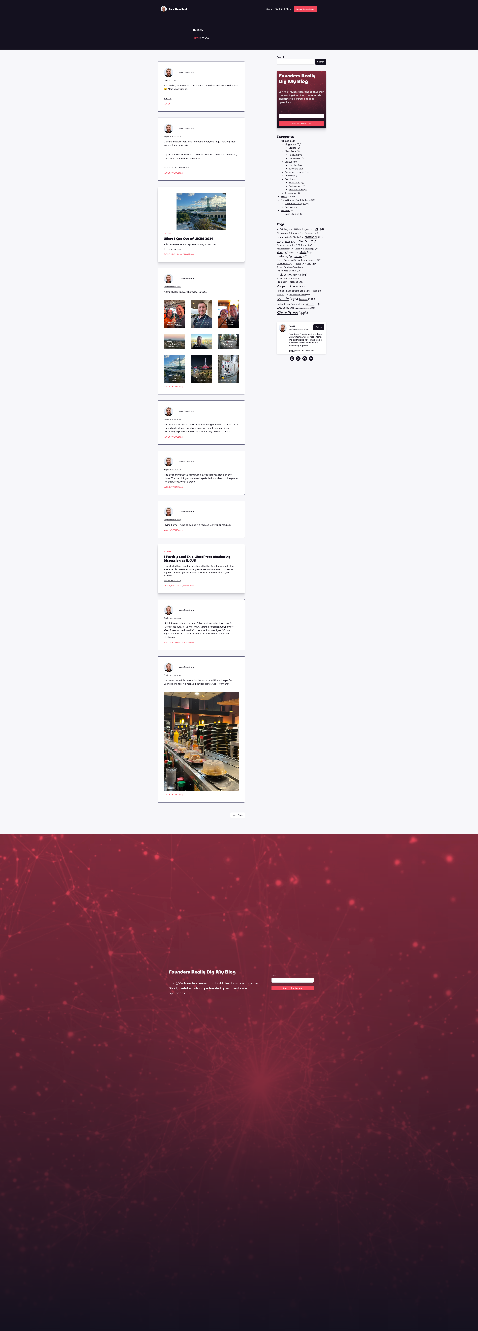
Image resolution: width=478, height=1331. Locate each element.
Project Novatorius (292, 274)
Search (281, 57)
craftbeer (314, 237)
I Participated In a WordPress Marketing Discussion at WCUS (197, 559)
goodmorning (285, 248)
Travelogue (291, 193)
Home (196, 37)
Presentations (296, 189)
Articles (285, 140)
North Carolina (287, 260)
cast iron (284, 237)
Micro (284, 196)
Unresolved (295, 158)
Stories (292, 147)
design (291, 241)
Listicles (167, 233)
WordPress (188, 254)
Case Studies (292, 214)
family (306, 245)
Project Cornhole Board (290, 267)
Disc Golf (307, 241)
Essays (288, 161)
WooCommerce (305, 308)
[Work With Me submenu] (290, 9)
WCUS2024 (177, 173)
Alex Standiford (178, 9)
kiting (282, 252)
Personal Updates (294, 172)
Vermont (298, 304)
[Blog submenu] (271, 9)
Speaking (290, 179)
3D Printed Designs (295, 203)
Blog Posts (290, 144)
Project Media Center (288, 271)
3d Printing (284, 229)
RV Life (287, 299)
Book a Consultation (305, 9)
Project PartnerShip (288, 278)
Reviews (289, 175)
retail (316, 291)
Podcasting (295, 186)
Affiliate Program (304, 229)
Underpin (283, 304)
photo (301, 263)
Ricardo (282, 294)
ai (319, 229)
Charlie (298, 237)
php (311, 263)
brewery (297, 233)
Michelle (228, 320)
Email (281, 111)
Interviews (294, 182)
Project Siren (291, 286)
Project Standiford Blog (293, 290)
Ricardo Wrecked (300, 294)
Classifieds (290, 151)
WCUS (167, 103)
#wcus (167, 98)
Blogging (283, 233)
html (300, 249)
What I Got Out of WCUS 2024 (188, 239)
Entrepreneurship (288, 245)
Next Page (238, 815)
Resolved (294, 154)
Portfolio (285, 210)
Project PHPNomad (290, 281)
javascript (311, 248)
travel (307, 299)
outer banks (285, 263)
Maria (306, 252)
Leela (293, 252)
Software (167, 551)
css (280, 241)
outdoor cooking (309, 260)
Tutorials (293, 168)
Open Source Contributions (295, 200)
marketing (285, 256)
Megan (179, 325)
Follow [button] (318, 327)
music (301, 256)
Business (312, 233)
